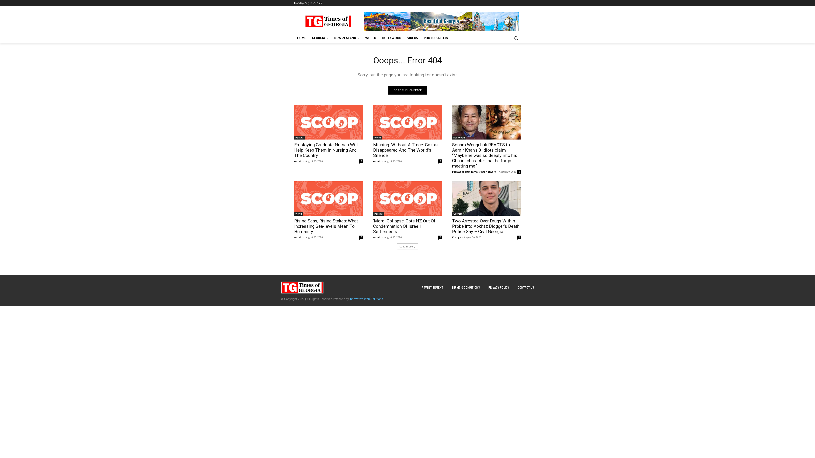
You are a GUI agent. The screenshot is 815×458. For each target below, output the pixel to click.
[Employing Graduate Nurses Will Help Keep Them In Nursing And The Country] (328, 122)
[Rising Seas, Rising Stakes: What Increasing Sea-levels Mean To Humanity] (328, 198)
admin (298, 161)
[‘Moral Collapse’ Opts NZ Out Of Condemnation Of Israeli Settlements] (407, 198)
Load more (406, 246)
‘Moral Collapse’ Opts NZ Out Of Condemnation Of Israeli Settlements (404, 226)
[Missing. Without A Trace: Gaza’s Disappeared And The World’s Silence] (407, 122)
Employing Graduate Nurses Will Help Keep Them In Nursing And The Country (326, 150)
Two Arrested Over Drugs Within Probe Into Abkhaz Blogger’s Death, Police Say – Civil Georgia (486, 226)
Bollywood (459, 137)
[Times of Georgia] (328, 21)
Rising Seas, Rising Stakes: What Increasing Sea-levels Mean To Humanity (326, 226)
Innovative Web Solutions (366, 299)
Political (299, 137)
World (377, 137)
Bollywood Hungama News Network (474, 171)
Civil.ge (456, 237)
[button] (516, 38)
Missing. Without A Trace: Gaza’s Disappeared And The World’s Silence (405, 150)
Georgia (457, 213)
